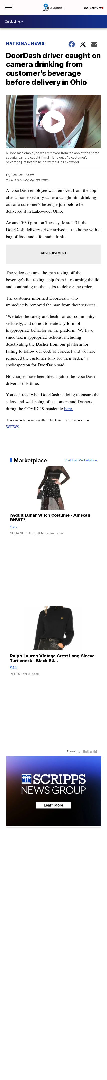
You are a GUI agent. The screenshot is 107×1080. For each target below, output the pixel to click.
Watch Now (92, 7)
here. (68, 408)
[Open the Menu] (8, 7)
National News (25, 43)
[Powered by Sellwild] (90, 751)
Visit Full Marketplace (80, 460)
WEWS (12, 427)
